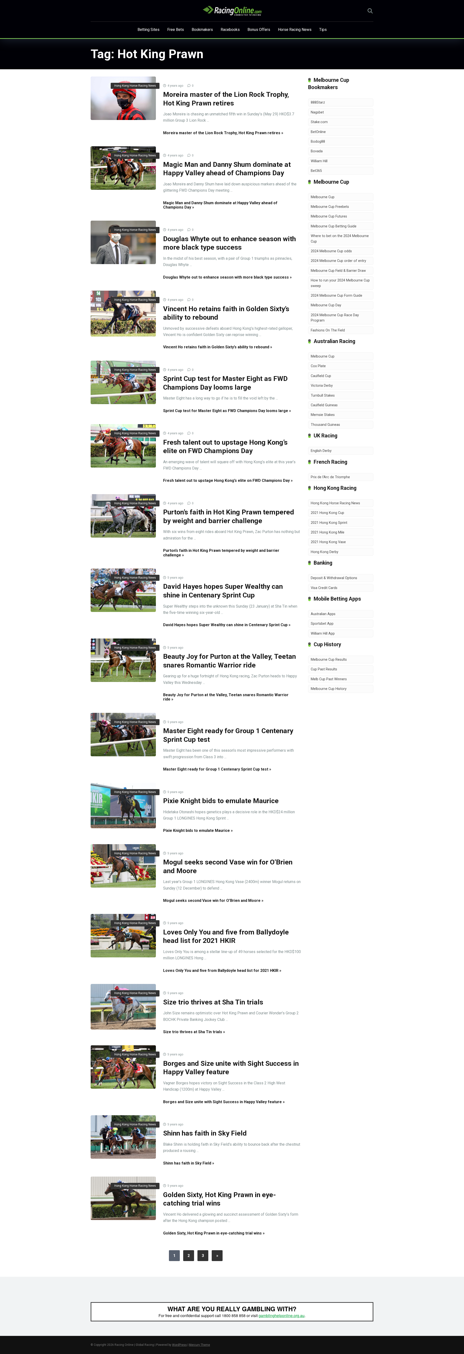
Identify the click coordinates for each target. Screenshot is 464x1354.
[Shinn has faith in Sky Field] (123, 1137)
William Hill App (323, 633)
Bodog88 (318, 142)
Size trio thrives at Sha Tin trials (213, 1002)
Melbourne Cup (322, 197)
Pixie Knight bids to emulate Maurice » (198, 830)
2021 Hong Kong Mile (327, 532)
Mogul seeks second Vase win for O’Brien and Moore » (213, 900)
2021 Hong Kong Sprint (329, 523)
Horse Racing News (295, 29)
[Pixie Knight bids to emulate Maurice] (123, 805)
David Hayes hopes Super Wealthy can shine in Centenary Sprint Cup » (226, 625)
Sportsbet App (322, 624)
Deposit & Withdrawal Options (334, 578)
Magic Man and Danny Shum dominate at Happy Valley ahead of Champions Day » (220, 205)
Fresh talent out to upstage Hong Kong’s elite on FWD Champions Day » (228, 480)
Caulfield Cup (321, 376)
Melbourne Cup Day (326, 305)
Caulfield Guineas (324, 405)
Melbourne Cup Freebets (330, 207)
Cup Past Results (324, 669)
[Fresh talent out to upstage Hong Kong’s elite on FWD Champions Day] (123, 446)
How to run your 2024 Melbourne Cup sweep (340, 283)
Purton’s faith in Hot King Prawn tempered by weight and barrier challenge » (221, 552)
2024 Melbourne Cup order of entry (338, 261)
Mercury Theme (199, 1345)
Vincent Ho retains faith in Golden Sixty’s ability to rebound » (217, 347)
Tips (323, 29)
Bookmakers (202, 29)
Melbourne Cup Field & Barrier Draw (338, 271)
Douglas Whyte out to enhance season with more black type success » (227, 277)
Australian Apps (323, 614)
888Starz (318, 102)
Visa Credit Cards (324, 588)
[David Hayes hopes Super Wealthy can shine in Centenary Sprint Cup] (123, 590)
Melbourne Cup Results (329, 660)
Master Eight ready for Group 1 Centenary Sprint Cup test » (217, 769)
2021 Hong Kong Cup (327, 513)
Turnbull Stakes (323, 395)
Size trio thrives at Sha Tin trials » (194, 1032)
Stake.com (319, 122)
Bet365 (316, 171)
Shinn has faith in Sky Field (205, 1133)
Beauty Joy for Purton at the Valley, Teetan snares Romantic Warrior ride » (226, 697)
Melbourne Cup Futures (329, 216)
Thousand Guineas (325, 425)
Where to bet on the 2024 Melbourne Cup (340, 238)
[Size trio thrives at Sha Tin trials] (123, 1006)
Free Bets (175, 29)
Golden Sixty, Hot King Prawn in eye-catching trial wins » (214, 1233)
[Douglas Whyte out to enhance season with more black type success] (123, 242)
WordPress (179, 1345)
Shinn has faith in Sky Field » (188, 1163)
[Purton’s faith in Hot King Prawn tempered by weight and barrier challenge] (123, 516)
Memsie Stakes (323, 415)
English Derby (321, 451)
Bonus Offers (258, 29)
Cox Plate (318, 366)
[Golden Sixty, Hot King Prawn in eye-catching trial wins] (123, 1198)
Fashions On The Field (328, 330)
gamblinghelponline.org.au (281, 1315)
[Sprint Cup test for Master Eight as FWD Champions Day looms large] (123, 382)
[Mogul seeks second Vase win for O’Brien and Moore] (123, 866)
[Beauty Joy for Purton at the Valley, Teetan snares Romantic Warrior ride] (123, 660)
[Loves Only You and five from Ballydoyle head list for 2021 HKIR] (123, 935)
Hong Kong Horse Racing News (135, 85)
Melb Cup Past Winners (329, 679)
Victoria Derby (322, 386)
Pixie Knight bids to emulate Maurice (221, 801)
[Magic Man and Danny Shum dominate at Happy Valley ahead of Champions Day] (123, 168)
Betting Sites (149, 29)
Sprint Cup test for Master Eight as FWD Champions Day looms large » (227, 410)
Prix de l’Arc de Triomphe (330, 477)
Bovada (317, 151)
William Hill (319, 161)
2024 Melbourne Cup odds (331, 251)
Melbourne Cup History (329, 689)
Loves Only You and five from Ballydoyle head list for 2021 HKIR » (222, 970)
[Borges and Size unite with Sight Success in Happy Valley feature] (123, 1067)
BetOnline (318, 132)
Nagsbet (317, 112)
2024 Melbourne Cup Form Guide (336, 296)
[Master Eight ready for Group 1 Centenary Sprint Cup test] (123, 734)
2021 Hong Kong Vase (328, 542)
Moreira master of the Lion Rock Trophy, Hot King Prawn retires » (223, 133)
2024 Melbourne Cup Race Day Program (335, 318)
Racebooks (230, 29)
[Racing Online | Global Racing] (232, 11)
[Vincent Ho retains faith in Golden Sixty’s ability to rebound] (123, 314)
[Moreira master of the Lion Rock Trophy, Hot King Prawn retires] (123, 98)
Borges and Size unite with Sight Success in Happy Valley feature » (224, 1102)
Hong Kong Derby (324, 552)
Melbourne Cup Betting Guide (333, 226)
